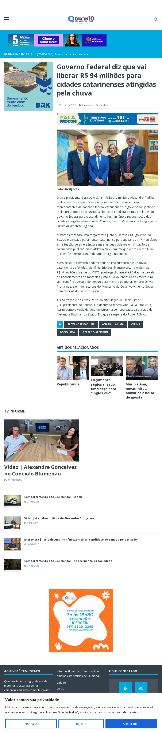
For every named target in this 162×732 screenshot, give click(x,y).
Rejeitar (81, 724)
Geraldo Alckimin (95, 332)
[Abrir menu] (6, 19)
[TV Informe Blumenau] (125, 688)
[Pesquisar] (155, 19)
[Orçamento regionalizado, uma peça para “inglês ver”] (107, 366)
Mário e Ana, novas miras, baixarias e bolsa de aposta (140, 391)
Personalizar (31, 724)
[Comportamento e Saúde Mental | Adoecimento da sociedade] (12, 565)
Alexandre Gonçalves (95, 105)
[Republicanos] (73, 368)
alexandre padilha (81, 324)
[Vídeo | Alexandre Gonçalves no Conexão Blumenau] (41, 440)
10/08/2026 (33, 544)
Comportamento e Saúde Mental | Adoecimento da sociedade (68, 561)
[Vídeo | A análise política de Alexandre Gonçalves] (12, 522)
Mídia (60, 689)
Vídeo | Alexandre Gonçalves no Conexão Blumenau (40, 470)
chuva (135, 324)
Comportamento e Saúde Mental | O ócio (53, 497)
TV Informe (14, 411)
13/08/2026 (33, 522)
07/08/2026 (33, 565)
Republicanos (68, 384)
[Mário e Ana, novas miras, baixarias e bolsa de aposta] (142, 368)
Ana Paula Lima (113, 324)
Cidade (61, 682)
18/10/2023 (69, 105)
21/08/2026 (33, 501)
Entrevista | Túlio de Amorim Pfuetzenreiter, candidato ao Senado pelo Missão (80, 539)
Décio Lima (67, 332)
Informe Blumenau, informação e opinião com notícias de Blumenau (79, 673)
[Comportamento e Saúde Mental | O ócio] (12, 501)
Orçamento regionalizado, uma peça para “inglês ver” (103, 386)
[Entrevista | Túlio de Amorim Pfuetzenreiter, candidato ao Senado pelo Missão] (12, 544)
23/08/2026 (15, 480)
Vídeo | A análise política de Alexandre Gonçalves (59, 518)
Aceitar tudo (131, 724)
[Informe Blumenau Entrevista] (141, 688)
